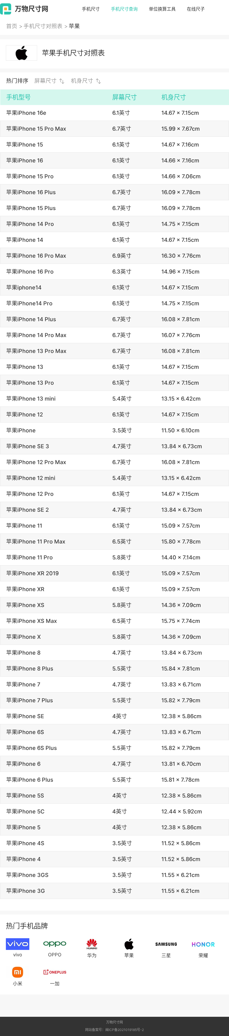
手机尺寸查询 (124, 9)
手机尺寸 (91, 9)
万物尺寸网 (114, 1022)
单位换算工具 (162, 9)
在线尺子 (196, 9)
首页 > (14, 26)
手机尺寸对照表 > (45, 26)
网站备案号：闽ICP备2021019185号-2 (114, 1030)
